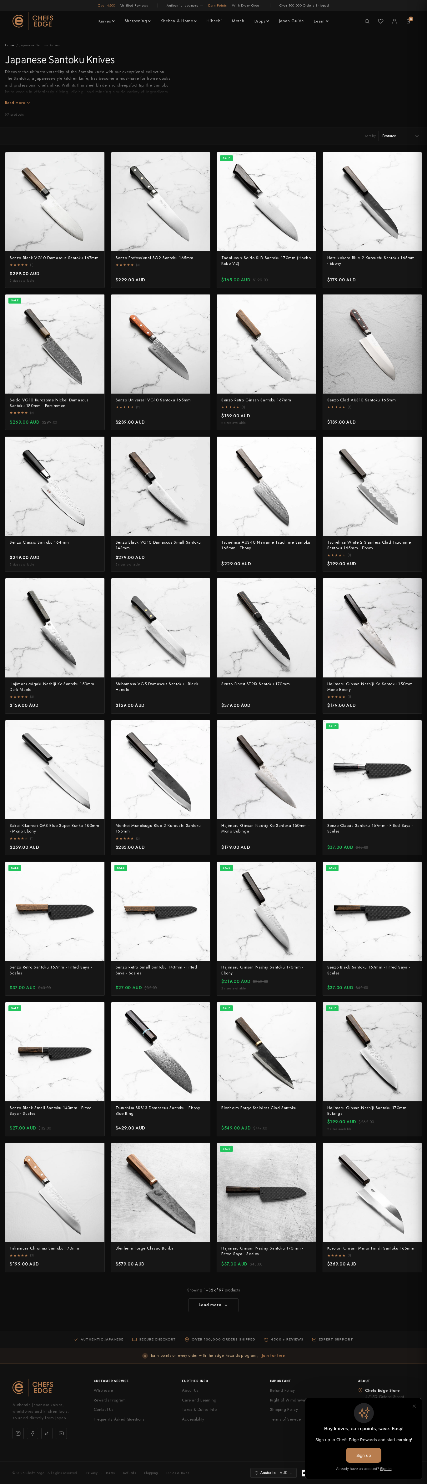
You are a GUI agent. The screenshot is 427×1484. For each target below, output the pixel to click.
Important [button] (280, 1381)
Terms (110, 1472)
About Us (190, 1390)
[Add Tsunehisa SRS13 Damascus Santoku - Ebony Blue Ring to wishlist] (202, 1010)
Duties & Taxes (177, 1472)
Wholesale (103, 1390)
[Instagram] (18, 1433)
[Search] (367, 21)
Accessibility (193, 1419)
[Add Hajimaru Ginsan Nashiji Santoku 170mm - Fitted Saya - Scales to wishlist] (308, 1151)
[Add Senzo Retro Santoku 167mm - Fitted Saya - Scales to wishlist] (96, 870)
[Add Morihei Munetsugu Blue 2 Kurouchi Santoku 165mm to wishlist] (202, 728)
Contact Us (103, 1409)
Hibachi (214, 21)
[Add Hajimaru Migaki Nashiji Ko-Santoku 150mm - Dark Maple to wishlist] (96, 586)
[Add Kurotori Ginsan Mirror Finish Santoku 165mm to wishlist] (414, 1151)
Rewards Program (110, 1400)
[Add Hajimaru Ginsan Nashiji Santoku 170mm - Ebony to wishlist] (308, 870)
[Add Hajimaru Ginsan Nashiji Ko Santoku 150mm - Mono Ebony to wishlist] (414, 586)
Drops (259, 21)
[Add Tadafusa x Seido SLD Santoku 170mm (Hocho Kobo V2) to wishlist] (308, 160)
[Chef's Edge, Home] (33, 21)
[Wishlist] (380, 21)
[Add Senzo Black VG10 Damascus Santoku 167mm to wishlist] (96, 160)
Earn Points (217, 5)
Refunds (129, 1472)
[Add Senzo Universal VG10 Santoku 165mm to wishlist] (202, 303)
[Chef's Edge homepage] (47, 1387)
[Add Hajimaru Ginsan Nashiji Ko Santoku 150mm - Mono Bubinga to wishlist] (308, 728)
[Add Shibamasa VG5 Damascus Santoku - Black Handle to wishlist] (202, 586)
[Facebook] (32, 1433)
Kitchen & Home (177, 21)
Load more (210, 1305)
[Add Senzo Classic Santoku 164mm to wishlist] (96, 445)
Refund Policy (282, 1390)
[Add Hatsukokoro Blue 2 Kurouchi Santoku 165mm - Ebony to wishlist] (414, 160)
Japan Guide (291, 21)
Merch (238, 21)
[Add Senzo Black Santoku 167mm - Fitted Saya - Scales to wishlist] (414, 870)
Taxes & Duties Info (199, 1409)
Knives (104, 21)
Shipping (151, 1472)
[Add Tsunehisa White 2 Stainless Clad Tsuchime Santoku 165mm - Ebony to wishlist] (414, 445)
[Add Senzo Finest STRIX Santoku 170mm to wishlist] (308, 586)
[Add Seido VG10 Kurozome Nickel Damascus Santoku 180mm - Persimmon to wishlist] (96, 303)
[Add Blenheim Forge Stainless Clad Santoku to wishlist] (308, 1010)
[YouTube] (61, 1433)
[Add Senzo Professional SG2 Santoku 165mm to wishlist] (202, 160)
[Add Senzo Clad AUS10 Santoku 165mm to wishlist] (414, 303)
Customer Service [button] (111, 1381)
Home (9, 45)
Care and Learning (199, 1400)
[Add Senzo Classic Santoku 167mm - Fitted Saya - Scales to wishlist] (414, 728)
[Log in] (394, 21)
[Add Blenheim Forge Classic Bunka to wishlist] (202, 1151)
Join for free (273, 1355)
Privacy (92, 1472)
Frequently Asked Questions (119, 1419)
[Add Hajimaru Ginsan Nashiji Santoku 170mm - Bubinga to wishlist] (414, 1010)
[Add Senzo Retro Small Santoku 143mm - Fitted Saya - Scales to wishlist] (202, 870)
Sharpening (136, 21)
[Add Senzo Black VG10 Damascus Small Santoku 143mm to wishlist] (202, 445)
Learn (319, 21)
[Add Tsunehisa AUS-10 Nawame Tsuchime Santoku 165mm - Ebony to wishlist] (308, 445)
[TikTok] (47, 1433)
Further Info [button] (195, 1381)
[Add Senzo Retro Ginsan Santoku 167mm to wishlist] (308, 303)
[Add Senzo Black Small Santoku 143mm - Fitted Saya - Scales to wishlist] (96, 1010)
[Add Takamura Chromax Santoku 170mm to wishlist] (96, 1151)
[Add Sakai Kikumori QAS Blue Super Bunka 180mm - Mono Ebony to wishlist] (96, 728)
